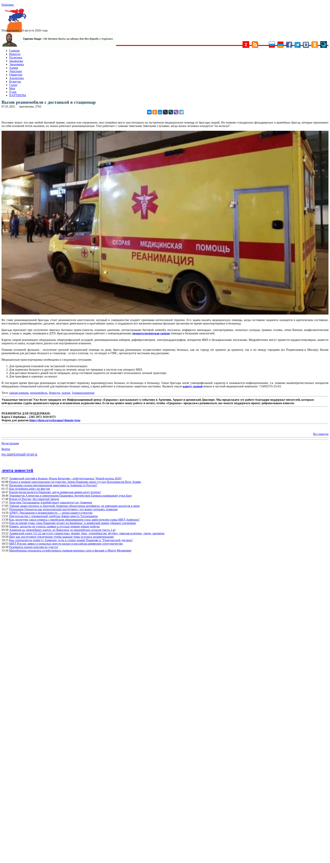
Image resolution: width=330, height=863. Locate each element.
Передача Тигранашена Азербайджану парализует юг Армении (50, 502)
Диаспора (15, 71)
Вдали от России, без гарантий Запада (34, 499)
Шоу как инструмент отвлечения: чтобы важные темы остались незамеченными (61, 536)
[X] (165, 112)
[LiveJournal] (170, 112)
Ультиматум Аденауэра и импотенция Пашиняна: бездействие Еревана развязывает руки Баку (70, 495)
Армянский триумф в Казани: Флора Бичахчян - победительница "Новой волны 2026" (65, 478)
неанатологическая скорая (151, 333)
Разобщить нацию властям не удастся (33, 547)
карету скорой (192, 386)
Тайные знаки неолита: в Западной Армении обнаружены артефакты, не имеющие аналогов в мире (74, 505)
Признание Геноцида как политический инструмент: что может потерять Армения (63, 509)
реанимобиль (38, 392)
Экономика (16, 64)
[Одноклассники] (154, 112)
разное (66, 392)
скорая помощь (19, 392)
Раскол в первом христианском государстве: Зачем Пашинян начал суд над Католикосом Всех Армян (75, 481)
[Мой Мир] (160, 112)
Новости (14, 54)
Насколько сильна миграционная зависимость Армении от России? (53, 485)
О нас (13, 91)
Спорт (13, 85)
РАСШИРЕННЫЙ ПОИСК (19, 454)
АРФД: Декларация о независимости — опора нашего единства (50, 512)
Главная (14, 50)
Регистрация (10, 443)
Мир (12, 88)
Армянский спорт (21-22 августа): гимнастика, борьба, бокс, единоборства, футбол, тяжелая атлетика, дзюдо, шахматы (86, 533)
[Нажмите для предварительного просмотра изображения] (165, 313)
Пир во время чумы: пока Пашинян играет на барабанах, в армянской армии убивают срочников (72, 523)
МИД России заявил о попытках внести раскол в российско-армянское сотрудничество (66, 543)
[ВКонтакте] (149, 112)
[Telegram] (181, 112)
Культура (15, 81)
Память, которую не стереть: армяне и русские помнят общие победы (54, 526)
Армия (13, 67)
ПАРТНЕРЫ (17, 95)
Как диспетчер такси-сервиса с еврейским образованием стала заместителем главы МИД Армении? (74, 519)
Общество (15, 74)
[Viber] (176, 112)
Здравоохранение (83, 392)
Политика (15, 57)
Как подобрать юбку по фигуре (29, 488)
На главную (320, 434)
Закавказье (16, 61)
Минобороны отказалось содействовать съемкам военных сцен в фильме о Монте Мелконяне (70, 550)
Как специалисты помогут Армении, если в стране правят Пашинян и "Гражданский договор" (71, 540)
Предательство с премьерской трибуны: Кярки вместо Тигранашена (53, 516)
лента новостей (17, 470)
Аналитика (16, 78)
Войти (6, 449)
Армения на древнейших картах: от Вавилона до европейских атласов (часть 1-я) (62, 529)
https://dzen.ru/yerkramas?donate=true (54, 420)
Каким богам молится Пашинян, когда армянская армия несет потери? (55, 492)
